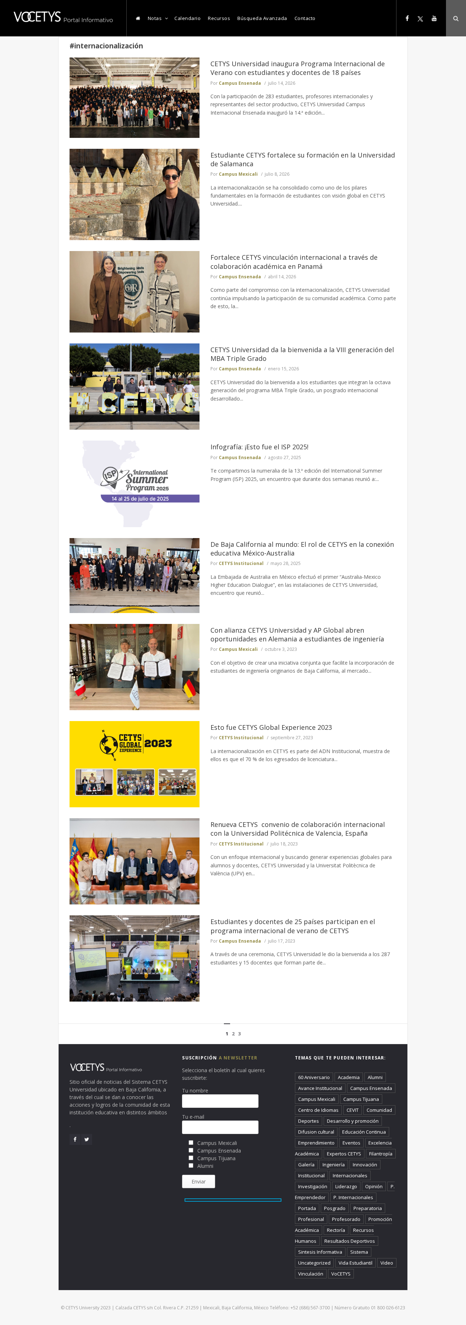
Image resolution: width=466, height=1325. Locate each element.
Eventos (351, 1142)
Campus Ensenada (240, 83)
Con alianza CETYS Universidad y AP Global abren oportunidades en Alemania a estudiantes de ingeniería (297, 634)
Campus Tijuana (361, 1099)
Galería (306, 1164)
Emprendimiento (316, 1142)
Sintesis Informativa (320, 1252)
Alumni (375, 1077)
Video (386, 1263)
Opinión (374, 1186)
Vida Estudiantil (355, 1263)
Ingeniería (334, 1164)
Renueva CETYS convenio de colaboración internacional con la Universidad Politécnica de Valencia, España (297, 828)
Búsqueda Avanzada (262, 18)
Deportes (308, 1121)
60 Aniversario (314, 1077)
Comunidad (379, 1110)
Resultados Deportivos (349, 1241)
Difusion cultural (316, 1132)
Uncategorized (314, 1263)
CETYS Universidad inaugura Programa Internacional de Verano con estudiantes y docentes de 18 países (297, 68)
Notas (155, 18)
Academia (349, 1077)
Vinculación (310, 1273)
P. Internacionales (353, 1197)
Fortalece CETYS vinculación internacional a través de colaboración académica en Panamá (294, 261)
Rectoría (336, 1230)
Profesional (311, 1219)
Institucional (311, 1175)
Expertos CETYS (344, 1153)
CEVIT (353, 1110)
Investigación (312, 1186)
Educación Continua (364, 1132)
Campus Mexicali (238, 174)
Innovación (365, 1164)
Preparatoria (368, 1208)
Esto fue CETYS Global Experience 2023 (271, 727)
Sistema (359, 1252)
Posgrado (334, 1208)
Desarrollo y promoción (353, 1121)
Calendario (187, 18)
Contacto (305, 18)
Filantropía (380, 1153)
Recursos (219, 18)
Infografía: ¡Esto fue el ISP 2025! (259, 446)
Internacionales (350, 1175)
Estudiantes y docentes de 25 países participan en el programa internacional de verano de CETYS (292, 926)
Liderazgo (346, 1186)
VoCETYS (341, 1273)
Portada (307, 1208)
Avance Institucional (320, 1088)
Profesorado (346, 1219)
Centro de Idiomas (318, 1110)
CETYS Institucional (241, 563)
